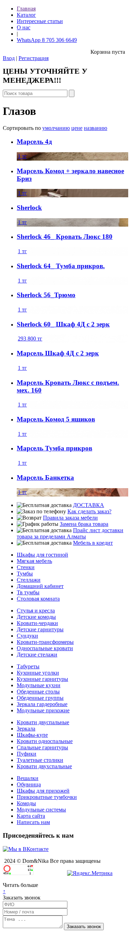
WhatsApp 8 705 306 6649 (47, 40)
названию (95, 128)
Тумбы (25, 573)
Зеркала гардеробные (42, 704)
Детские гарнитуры (40, 629)
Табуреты (28, 666)
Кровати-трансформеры (45, 642)
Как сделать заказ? (89, 511)
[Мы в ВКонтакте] (26, 849)
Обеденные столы (38, 692)
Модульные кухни (38, 685)
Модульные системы (41, 810)
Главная (26, 9)
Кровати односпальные (45, 741)
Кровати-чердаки (37, 623)
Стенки (26, 567)
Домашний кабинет (40, 586)
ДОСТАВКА (88, 505)
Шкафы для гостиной (42, 555)
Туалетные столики (40, 760)
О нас (23, 27)
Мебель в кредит (93, 543)
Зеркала (26, 729)
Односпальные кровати (45, 648)
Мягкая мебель (34, 561)
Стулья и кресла (36, 611)
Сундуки (27, 636)
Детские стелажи (37, 654)
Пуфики (26, 754)
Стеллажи (29, 580)
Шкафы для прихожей (43, 791)
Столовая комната (38, 599)
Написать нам (33, 822)
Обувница (29, 784)
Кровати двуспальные (43, 722)
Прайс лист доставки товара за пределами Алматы (70, 533)
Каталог (26, 15)
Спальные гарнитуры (42, 747)
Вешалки (27, 778)
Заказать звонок (22, 898)
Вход (9, 58)
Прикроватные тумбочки (47, 797)
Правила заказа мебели (70, 518)
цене (76, 128)
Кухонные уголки (38, 673)
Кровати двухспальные (44, 766)
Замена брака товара (84, 524)
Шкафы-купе (32, 735)
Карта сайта (31, 816)
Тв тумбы (28, 592)
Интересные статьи (40, 21)
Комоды (26, 803)
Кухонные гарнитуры (42, 679)
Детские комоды (36, 617)
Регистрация (34, 58)
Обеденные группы (40, 698)
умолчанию (56, 128)
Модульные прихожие (43, 710)
